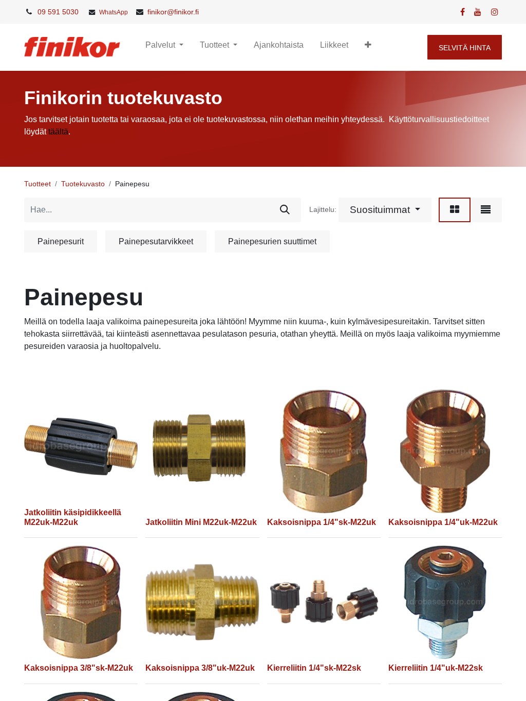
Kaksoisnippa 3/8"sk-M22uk (78, 668)
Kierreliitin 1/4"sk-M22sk (314, 668)
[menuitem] (279, 47)
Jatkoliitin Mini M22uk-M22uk (201, 522)
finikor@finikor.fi (173, 12)
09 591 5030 (58, 12)
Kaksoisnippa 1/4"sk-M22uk (321, 522)
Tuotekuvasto (83, 184)
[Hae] (285, 210)
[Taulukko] (455, 210)
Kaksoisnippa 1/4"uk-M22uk (443, 522)
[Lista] (485, 210)
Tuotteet (37, 184)
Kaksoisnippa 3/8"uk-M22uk (200, 668)
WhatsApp (113, 12)
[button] (368, 47)
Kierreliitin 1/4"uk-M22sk (435, 668)
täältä (58, 131)
